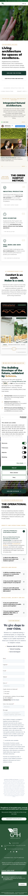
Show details (20, 463)
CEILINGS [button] (23, 344)
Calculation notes (21, 352)
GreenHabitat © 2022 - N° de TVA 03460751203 (14, 857)
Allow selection (14, 472)
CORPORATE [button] (11, 344)
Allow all (14, 467)
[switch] (24, 448)
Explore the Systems (14, 73)
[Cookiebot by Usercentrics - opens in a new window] (20, 417)
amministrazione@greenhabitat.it (13, 795)
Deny (14, 477)
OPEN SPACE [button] (17, 344)
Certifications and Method (14, 78)
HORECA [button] (5, 344)
